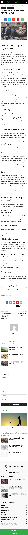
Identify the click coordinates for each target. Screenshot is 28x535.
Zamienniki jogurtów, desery (9, 517)
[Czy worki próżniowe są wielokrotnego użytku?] (4, 447)
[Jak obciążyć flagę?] (14, 419)
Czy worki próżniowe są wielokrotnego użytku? (16, 446)
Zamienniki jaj (5, 510)
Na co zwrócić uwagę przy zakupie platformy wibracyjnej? (6, 316)
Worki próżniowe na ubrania (9, 524)
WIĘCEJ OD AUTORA (8, 344)
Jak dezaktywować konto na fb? (17, 494)
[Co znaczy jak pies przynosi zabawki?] (4, 363)
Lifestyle (3, 512)
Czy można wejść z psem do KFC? (22, 314)
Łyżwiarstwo (4, 508)
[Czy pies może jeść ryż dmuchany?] (4, 349)
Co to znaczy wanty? (15, 452)
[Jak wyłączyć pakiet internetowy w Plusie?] (4, 489)
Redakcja (5, 15)
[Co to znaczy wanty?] (4, 454)
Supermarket (3, 7)
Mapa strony (14, 530)
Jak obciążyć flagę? (7, 428)
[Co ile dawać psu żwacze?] (4, 356)
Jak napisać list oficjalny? (17, 479)
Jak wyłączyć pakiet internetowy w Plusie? (15, 487)
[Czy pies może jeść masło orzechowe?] (4, 440)
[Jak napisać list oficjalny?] (4, 481)
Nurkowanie (4, 515)
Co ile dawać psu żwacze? (16, 355)
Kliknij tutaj (11, 295)
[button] (26, 2)
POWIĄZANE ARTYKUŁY (8, 341)
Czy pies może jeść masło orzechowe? (16, 438)
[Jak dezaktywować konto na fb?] (4, 495)
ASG (2, 521)
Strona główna (4, 5)
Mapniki (3, 505)
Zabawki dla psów (10, 7)
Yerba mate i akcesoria (7, 519)
